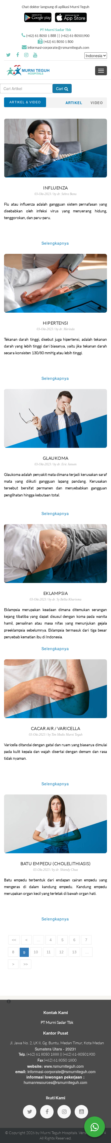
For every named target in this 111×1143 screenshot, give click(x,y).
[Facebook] (47, 1111)
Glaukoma (55, 458)
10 (36, 952)
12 (61, 952)
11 (49, 952)
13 (74, 952)
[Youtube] (81, 1111)
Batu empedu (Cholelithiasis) (55, 863)
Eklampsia (55, 593)
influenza (55, 187)
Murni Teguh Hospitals (58, 1132)
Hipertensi (55, 323)
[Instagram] (64, 1111)
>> (25, 964)
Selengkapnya (55, 243)
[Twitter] (29, 1111)
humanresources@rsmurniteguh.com (55, 1082)
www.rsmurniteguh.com (64, 1066)
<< (14, 940)
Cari (59, 88)
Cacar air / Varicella (55, 728)
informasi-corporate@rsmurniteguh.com (58, 48)
